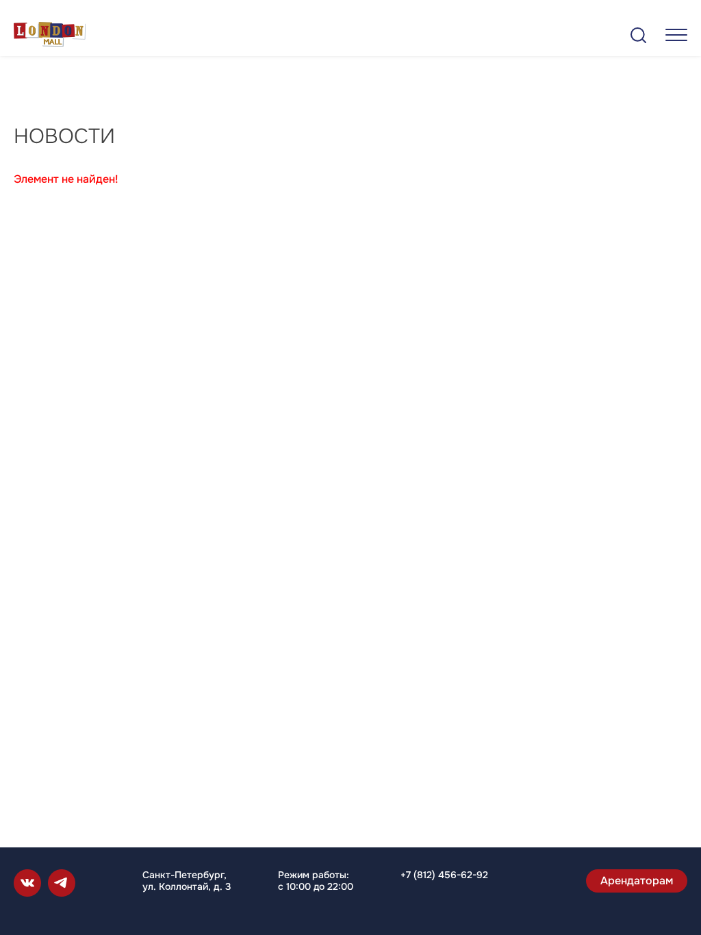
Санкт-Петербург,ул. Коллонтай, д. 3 (186, 881)
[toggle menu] (676, 34)
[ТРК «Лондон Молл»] (50, 36)
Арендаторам (636, 880)
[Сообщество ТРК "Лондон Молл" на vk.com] (27, 883)
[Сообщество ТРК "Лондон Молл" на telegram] (61, 883)
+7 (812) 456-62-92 (444, 875)
